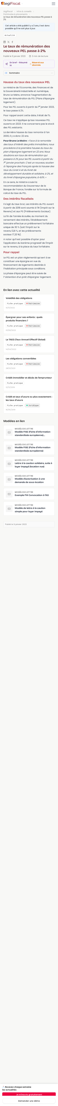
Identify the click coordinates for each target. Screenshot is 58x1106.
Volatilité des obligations (19, 298)
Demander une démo (29, 1101)
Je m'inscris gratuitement (29, 1094)
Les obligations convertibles (21, 358)
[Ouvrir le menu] (53, 3)
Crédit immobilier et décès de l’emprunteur (29, 377)
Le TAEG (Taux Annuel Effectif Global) (25, 339)
